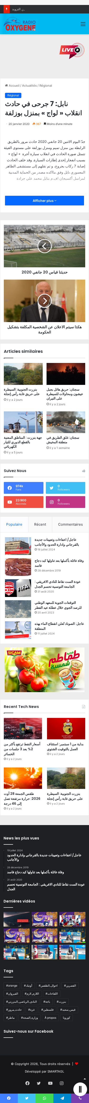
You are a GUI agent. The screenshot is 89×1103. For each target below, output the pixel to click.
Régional (45, 85)
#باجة (46, 1001)
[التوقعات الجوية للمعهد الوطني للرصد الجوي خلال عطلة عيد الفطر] (18, 609)
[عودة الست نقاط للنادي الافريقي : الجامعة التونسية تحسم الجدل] (18, 588)
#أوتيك (28, 985)
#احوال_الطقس (48, 985)
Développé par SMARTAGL (44, 1071)
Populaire (14, 524)
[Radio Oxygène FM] (20, 24)
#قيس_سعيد (67, 1009)
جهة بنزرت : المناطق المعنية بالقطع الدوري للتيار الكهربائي (23, 442)
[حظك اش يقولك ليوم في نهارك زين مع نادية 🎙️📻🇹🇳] (17, 952)
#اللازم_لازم (32, 993)
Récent (40, 524)
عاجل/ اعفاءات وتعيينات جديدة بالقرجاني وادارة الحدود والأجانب (57, 542)
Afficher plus (43, 201)
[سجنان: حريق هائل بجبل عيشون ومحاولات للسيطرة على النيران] (66, 374)
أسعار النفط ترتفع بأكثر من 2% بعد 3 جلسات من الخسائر (22, 749)
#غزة (31, 1009)
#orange (11, 985)
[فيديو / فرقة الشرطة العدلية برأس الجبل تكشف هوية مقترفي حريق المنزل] (17, 919)
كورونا (66, 1017)
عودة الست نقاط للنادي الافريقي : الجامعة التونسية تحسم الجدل (57, 584)
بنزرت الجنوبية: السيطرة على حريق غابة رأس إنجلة (22, 391)
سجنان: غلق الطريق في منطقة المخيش (63, 439)
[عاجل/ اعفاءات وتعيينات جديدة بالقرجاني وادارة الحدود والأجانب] (18, 546)
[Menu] (83, 25)
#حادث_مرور (14, 1009)
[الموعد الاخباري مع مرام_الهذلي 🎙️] (45, 935)
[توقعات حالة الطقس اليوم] (17, 935)
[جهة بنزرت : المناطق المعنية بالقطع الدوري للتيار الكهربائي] (23, 422)
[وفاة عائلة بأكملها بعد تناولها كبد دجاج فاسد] (18, 567)
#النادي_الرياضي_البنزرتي (21, 1001)
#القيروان (12, 993)
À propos (50, 1017)
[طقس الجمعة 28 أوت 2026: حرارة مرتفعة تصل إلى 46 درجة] (23, 778)
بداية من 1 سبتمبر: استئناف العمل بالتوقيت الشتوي (65, 746)
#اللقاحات (52, 993)
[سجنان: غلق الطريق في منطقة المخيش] (66, 422)
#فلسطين (47, 1009)
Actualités (29, 85)
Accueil (13, 85)
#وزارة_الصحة (29, 1017)
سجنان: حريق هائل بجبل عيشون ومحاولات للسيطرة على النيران (65, 394)
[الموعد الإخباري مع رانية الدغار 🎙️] (45, 919)
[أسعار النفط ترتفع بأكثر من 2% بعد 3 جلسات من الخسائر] (23, 728)
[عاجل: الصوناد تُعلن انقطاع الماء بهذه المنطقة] (18, 630)
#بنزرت (61, 1001)
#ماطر (10, 1017)
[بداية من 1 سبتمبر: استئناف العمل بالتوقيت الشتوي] (66, 728)
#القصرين (70, 985)
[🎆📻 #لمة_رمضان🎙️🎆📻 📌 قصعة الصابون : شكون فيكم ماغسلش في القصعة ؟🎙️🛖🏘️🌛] (72, 919)
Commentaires (70, 524)
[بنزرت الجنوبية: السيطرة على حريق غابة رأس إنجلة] (23, 374)
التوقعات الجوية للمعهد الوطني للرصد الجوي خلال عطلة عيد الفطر (58, 605)
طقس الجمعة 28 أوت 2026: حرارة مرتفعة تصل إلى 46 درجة (22, 798)
